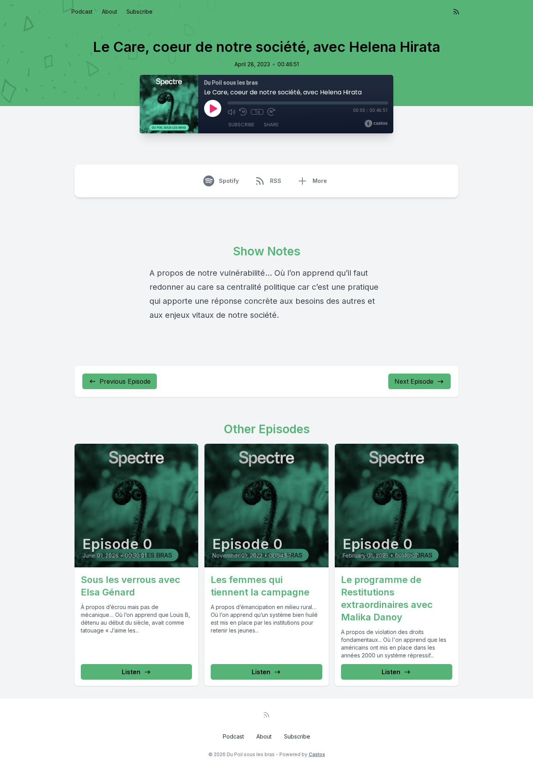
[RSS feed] (456, 12)
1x (257, 112)
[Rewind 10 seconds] (243, 112)
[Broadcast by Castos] (375, 124)
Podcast (81, 11)
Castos (317, 754)
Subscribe (139, 11)
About (109, 11)
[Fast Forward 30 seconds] (271, 112)
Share (271, 124)
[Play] (212, 108)
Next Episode (414, 381)
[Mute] (231, 111)
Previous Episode (125, 381)
